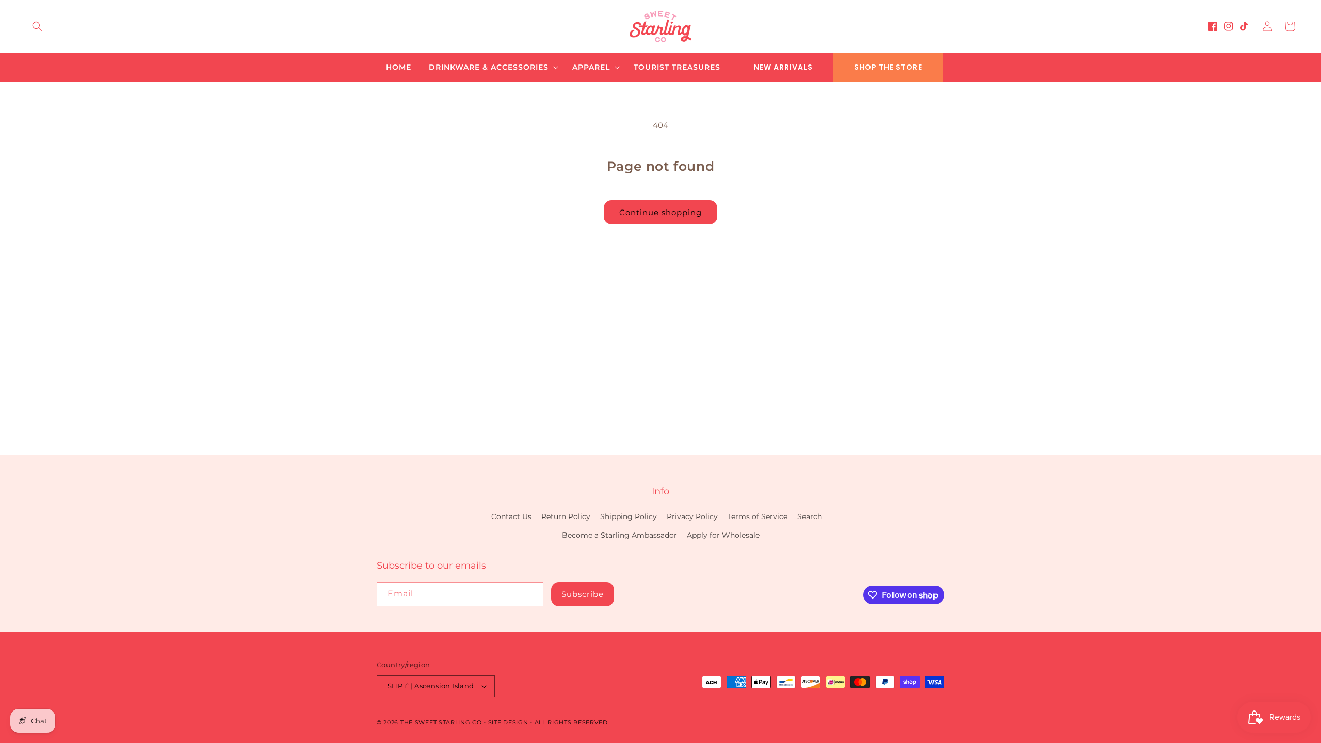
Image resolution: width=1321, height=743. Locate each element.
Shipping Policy (628, 516)
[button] (37, 26)
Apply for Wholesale (723, 535)
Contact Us (511, 516)
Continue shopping (660, 212)
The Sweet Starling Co (441, 722)
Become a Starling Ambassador (619, 535)
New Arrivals (783, 67)
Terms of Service (757, 516)
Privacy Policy (692, 516)
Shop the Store (888, 67)
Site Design (508, 722)
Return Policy (565, 516)
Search (809, 516)
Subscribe (582, 594)
